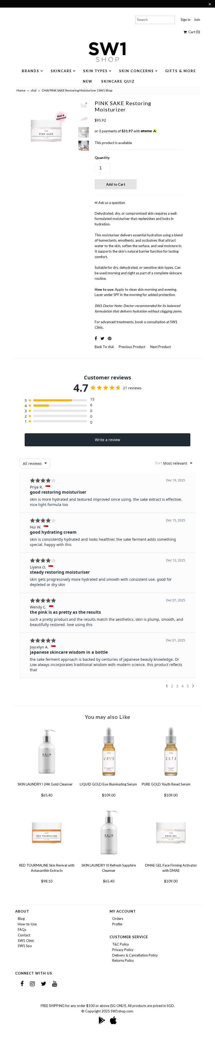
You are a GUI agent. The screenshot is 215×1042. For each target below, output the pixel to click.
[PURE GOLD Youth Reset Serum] (171, 779)
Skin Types (95, 71)
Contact (24, 935)
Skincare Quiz (118, 81)
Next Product (160, 347)
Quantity (102, 158)
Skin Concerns (136, 71)
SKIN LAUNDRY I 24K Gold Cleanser (45, 784)
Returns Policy (123, 960)
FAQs (22, 929)
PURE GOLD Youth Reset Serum (166, 784)
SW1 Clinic (26, 940)
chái (33, 90)
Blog (21, 918)
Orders (117, 918)
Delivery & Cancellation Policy (135, 955)
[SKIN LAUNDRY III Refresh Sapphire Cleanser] (109, 860)
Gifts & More (180, 71)
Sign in (185, 20)
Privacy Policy (122, 950)
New (88, 81)
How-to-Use (27, 924)
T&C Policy (120, 944)
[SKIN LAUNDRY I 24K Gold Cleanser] (47, 779)
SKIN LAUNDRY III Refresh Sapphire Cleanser (109, 868)
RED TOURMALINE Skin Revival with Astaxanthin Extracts (46, 868)
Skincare (61, 71)
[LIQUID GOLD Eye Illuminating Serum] (109, 779)
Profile (117, 924)
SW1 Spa (25, 946)
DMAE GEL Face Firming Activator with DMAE (171, 868)
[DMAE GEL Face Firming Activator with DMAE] (171, 860)
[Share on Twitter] (102, 338)
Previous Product (132, 347)
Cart (193, 32)
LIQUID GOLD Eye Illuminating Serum (108, 784)
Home (21, 90)
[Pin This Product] (109, 338)
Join (197, 20)
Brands (30, 71)
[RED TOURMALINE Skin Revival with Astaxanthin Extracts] (47, 860)
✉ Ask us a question (110, 203)
